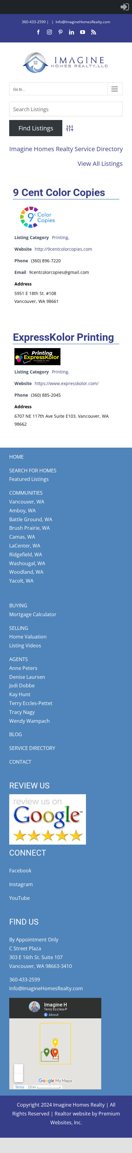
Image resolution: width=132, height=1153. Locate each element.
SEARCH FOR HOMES (32, 470)
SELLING (18, 628)
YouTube (19, 898)
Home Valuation (28, 636)
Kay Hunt (19, 694)
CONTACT (20, 761)
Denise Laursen (27, 677)
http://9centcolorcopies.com (63, 249)
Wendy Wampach (29, 721)
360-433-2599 (34, 21)
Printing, (60, 237)
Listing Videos (25, 645)
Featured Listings (29, 479)
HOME (16, 456)
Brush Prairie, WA (29, 528)
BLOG (15, 734)
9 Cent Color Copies (59, 192)
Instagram (21, 884)
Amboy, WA (22, 510)
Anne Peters (23, 668)
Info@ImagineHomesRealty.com (83, 21)
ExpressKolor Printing (63, 337)
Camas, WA (22, 536)
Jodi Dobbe (22, 685)
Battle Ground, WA (30, 519)
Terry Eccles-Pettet (30, 703)
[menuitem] (125, 7)
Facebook (20, 870)
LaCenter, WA (24, 545)
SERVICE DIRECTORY (32, 748)
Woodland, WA (26, 572)
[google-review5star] (47, 796)
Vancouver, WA (26, 501)
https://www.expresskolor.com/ (67, 383)
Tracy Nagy (22, 712)
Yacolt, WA (21, 580)
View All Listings (100, 163)
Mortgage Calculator (32, 614)
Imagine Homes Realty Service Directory (66, 149)
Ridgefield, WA (25, 554)
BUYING (18, 605)
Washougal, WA (27, 563)
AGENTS (18, 659)
